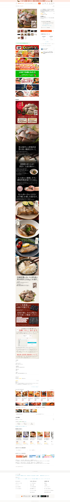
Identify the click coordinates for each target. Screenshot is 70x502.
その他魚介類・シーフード (39, 462)
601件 (25, 421)
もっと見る (51, 389)
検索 (39, 3)
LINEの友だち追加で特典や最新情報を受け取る (22, 43)
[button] (53, 13)
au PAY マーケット (18, 462)
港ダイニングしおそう (23, 462)
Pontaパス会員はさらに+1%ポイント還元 (46, 25)
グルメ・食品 (28, 462)
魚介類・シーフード (33, 462)
